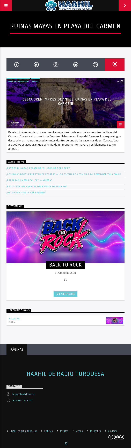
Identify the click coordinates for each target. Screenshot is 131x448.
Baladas (14, 318)
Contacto (113, 431)
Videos (79, 431)
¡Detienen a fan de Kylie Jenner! (26, 192)
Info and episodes (65, 294)
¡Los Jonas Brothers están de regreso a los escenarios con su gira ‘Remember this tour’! (64, 174)
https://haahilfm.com (23, 394)
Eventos (64, 431)
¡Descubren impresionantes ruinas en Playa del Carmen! (66, 101)
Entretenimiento (18, 81)
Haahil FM (14, 122)
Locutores (95, 431)
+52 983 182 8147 (22, 400)
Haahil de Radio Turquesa (66, 374)
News (35, 81)
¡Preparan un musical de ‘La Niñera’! (29, 180)
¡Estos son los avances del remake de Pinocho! (36, 186)
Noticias (48, 431)
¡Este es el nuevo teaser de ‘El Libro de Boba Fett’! (39, 168)
